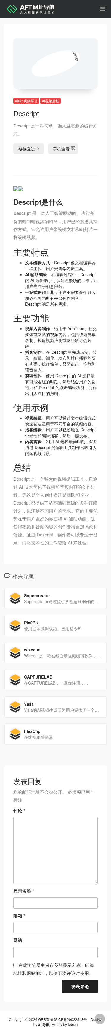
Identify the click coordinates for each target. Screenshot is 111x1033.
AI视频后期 (50, 100)
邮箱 (19, 915)
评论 (19, 810)
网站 (17, 940)
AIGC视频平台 (26, 100)
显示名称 (23, 891)
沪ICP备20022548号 (70, 1019)
